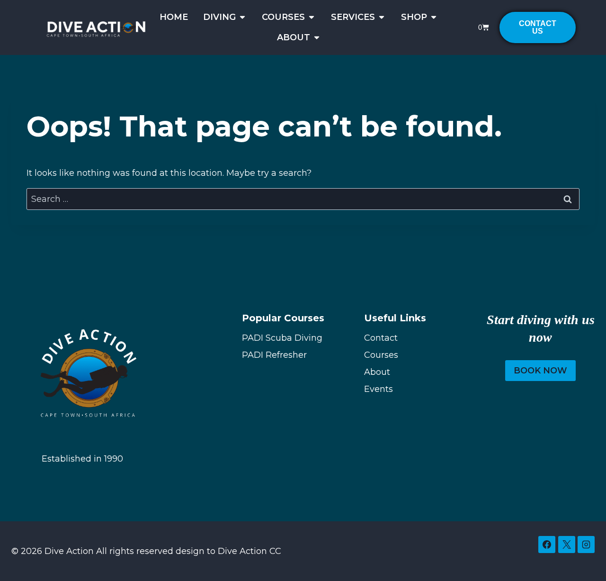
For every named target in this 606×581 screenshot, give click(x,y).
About (377, 372)
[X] (566, 544)
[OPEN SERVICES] (381, 17)
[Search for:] (303, 199)
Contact (381, 338)
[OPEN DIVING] (242, 17)
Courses (381, 355)
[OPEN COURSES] (311, 17)
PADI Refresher (274, 355)
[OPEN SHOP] (433, 17)
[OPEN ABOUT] (316, 37)
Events (378, 389)
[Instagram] (586, 544)
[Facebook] (546, 544)
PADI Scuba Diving (282, 338)
